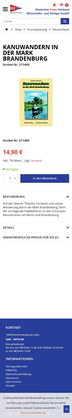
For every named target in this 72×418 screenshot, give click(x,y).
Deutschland (61, 29)
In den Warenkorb (45, 178)
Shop (18, 29)
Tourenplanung (37, 29)
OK (66, 409)
